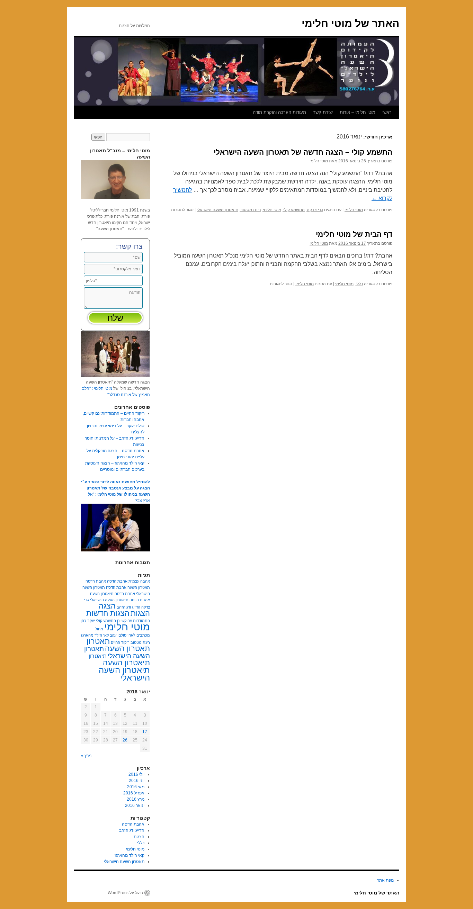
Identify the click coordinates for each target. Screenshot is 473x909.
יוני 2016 (136, 780)
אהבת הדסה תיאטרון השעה (112, 594)
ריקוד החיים (120, 642)
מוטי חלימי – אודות (357, 112)
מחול (99, 629)
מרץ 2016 (135, 799)
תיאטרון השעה (126, 662)
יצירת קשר (323, 112)
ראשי (387, 112)
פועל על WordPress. (125, 892)
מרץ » (86, 755)
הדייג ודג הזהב (128, 607)
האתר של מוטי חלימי (350, 23)
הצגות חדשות (108, 613)
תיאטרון (98, 656)
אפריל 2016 (133, 793)
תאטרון (98, 641)
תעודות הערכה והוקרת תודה (279, 112)
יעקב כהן (88, 621)
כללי (359, 283)
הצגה (107, 606)
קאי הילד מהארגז (95, 635)
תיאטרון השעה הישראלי (217, 209)
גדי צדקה (315, 209)
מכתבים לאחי (138, 635)
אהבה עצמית (139, 581)
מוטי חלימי (319, 161)
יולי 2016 (136, 774)
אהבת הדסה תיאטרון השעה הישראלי (120, 600)
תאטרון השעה (127, 648)
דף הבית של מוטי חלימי (354, 234)
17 (144, 731)
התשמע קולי (294, 209)
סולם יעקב (118, 635)
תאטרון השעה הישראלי (117, 652)
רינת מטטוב (250, 209)
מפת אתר (385, 880)
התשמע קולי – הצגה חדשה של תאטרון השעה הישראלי (303, 152)
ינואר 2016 (134, 805)
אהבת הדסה (117, 581)
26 (125, 740)
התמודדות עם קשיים (133, 621)
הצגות (140, 613)
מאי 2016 (135, 786)
